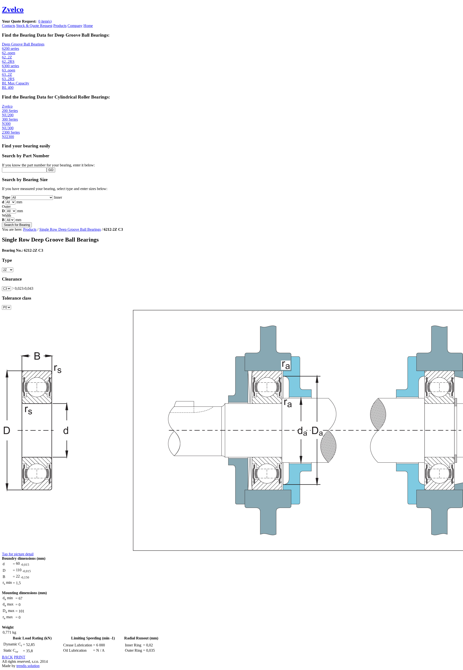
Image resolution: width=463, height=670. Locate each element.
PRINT (19, 657)
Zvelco (7, 106)
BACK (7, 657)
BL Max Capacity (15, 83)
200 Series (10, 111)
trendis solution (28, 666)
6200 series (10, 48)
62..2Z (7, 57)
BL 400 (8, 87)
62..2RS (8, 61)
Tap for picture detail (18, 554)
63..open (8, 70)
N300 (6, 124)
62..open (8, 53)
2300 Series (11, 132)
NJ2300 (8, 137)
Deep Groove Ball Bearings (23, 44)
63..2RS (8, 79)
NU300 (8, 128)
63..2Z (7, 74)
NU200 (8, 115)
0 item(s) (45, 21)
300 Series (10, 119)
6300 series (10, 66)
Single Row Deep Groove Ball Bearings (70, 229)
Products (29, 229)
